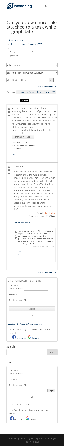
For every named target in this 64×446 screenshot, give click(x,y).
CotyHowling (50, 213)
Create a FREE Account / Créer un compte (25, 324)
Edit (13, 154)
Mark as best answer (22, 222)
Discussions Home (16, 40)
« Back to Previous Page (48, 86)
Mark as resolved (22, 137)
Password (13, 294)
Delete (20, 255)
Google (35, 338)
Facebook (21, 338)
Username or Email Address (16, 287)
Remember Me (19, 300)
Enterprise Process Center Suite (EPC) (27, 44)
